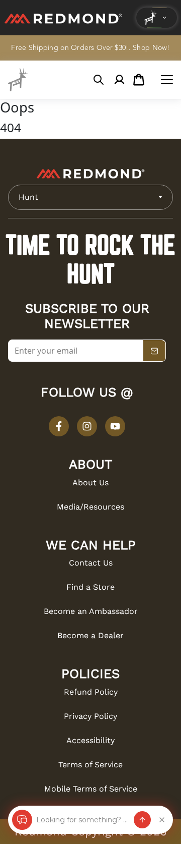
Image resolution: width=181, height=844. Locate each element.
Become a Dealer (90, 635)
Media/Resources (90, 507)
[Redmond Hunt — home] (18, 79)
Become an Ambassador (91, 611)
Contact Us (91, 563)
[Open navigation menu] (167, 79)
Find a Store (90, 587)
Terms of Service (90, 764)
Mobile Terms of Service (90, 789)
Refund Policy (91, 692)
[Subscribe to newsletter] (154, 351)
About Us (90, 482)
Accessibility (90, 740)
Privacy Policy (90, 716)
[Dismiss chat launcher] (162, 820)
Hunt (28, 197)
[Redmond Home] (90, 173)
